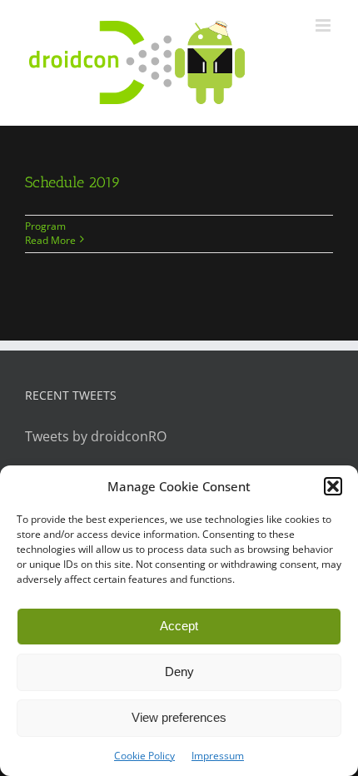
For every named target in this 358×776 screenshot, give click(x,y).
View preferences (179, 717)
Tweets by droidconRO (96, 436)
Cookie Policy (144, 756)
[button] (333, 486)
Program (45, 226)
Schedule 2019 (73, 182)
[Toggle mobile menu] (324, 25)
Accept (179, 626)
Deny (179, 671)
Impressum (217, 756)
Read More (50, 240)
